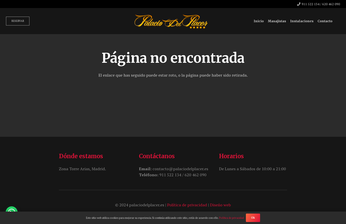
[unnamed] (170, 21)
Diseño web (220, 205)
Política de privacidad (187, 205)
